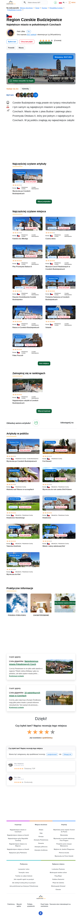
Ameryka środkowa (41, 850)
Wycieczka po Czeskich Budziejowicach (21, 461)
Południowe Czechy (25, 188)
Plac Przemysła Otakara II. (22, 266)
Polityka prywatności (31, 905)
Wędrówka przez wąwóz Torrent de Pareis (64, 830)
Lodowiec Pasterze (58, 869)
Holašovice (46, 518)
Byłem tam (12, 42)
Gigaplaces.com (11, 2)
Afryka (41, 829)
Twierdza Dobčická (13, 546)
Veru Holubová (19, 763)
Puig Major (58, 876)
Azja (41, 833)
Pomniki (11, 48)
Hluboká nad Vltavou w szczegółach (20, 489)
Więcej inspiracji (44, 411)
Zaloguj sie (67, 754)
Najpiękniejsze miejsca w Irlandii (18, 849)
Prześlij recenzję (45, 43)
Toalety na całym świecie (23, 876)
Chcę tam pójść (27, 42)
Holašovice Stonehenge (15, 518)
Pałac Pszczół (17, 355)
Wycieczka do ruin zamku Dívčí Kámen (57, 489)
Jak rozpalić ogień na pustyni (24, 879)
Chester (58, 889)
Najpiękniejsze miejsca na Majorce (18, 845)
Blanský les (55, 486)
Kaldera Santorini (58, 879)
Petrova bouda (64, 852)
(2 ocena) (57, 40)
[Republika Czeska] (19, 188)
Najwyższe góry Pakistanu (18, 852)
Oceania (41, 843)
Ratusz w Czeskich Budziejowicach (25, 327)
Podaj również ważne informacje (65, 603)
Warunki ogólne (19, 905)
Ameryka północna (41, 846)
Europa (14, 188)
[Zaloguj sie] (36, 423)
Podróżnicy (11, 904)
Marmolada (64, 835)
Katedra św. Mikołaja (20, 239)
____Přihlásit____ (55, 2)
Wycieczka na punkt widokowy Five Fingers (64, 839)
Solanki (48, 327)
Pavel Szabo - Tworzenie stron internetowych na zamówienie (55, 905)
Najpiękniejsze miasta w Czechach (18, 830)
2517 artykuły (31, 34)
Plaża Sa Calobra (58, 882)
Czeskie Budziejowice (35, 188)
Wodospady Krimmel (58, 886)
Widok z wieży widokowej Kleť (53, 546)
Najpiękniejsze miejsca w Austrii (18, 835)
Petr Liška (17, 777)
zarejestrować (52, 754)
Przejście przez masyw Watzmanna (64, 845)
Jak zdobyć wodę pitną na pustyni (24, 882)
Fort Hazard (46, 461)
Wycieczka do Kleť (13, 574)
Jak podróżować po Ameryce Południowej (24, 886)
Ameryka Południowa (41, 840)
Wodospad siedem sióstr (58, 872)
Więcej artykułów (44, 201)
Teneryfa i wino (24, 872)
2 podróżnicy (46, 738)
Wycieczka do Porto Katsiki (64, 856)
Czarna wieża (51, 239)
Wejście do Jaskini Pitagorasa (64, 849)
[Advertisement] (44, 142)
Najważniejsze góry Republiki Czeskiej (18, 839)
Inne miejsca (44, 363)
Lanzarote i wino (23, 869)
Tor (29, 31)
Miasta (21, 48)
